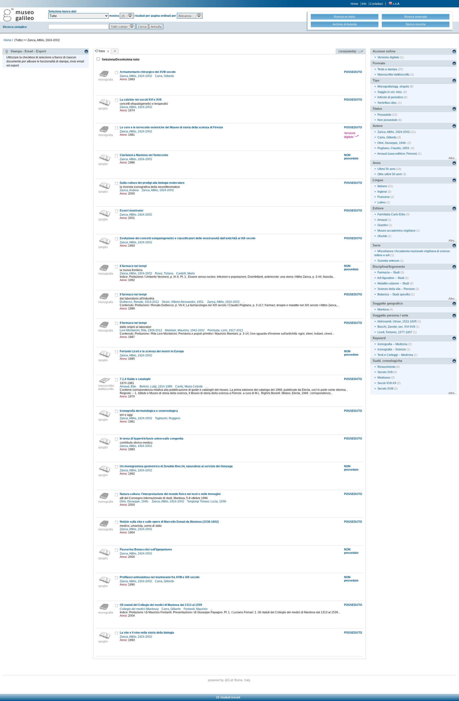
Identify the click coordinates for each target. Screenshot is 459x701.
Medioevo (383, 377)
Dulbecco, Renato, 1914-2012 (140, 302)
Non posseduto (387, 120)
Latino (381, 202)
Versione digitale (349, 135)
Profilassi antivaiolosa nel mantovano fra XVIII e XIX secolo (159, 577)
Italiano (382, 186)
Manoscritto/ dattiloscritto (393, 74)
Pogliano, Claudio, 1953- (393, 148)
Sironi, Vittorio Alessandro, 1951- (183, 302)
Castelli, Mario (186, 273)
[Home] (18, 15)
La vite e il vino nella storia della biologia (147, 632)
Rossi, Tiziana (164, 273)
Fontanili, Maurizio (196, 609)
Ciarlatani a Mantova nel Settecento (144, 155)
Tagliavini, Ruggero (168, 418)
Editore (378, 208)
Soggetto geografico (388, 303)
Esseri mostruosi (131, 210)
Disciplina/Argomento (389, 266)
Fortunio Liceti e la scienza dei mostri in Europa (152, 351)
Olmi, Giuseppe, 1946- (135, 501)
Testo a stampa (387, 69)
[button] (127, 16)
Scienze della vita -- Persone (396, 289)
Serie (376, 245)
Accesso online (384, 51)
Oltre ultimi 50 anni (389, 174)
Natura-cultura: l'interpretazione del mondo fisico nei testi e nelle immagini (170, 494)
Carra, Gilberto (165, 76)
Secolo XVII (385, 372)
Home (354, 3)
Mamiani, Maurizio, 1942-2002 (185, 330)
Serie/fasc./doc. (387, 102)
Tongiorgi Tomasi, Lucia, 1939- (207, 501)
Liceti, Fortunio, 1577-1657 (394, 332)
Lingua (378, 180)
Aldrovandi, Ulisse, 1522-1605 (397, 321)
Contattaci (376, 3)
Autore (377, 126)
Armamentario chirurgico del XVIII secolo (147, 72)
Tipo (376, 80)
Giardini (382, 225)
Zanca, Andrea (129, 190)
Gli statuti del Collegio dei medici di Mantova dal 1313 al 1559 (161, 605)
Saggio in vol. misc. (390, 92)
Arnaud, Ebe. (128, 386)
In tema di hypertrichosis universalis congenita (151, 438)
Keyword (379, 338)
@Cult (229, 680)
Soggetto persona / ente (390, 315)
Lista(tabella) (348, 51)
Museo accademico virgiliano (396, 230)
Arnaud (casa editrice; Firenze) (397, 153)
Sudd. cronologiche (387, 361)
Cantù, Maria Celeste (189, 386)
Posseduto (384, 114)
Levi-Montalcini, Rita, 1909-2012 (141, 330)
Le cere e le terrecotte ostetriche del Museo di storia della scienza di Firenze (171, 127)
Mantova (383, 309)
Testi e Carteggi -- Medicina (395, 355)
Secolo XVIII (385, 388)
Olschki (382, 236)
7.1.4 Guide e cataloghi (135, 379)
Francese (383, 197)
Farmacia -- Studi (388, 272)
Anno (377, 163)
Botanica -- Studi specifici (393, 294)
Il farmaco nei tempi (133, 266)
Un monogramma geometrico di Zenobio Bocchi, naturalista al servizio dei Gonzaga (176, 466)
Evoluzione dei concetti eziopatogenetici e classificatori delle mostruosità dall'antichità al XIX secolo (187, 238)
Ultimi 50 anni (386, 169)
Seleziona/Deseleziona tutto (120, 59)
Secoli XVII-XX (386, 383)
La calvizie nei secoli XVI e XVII (140, 99)
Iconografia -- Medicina (392, 344)
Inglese (382, 191)
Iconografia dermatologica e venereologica (149, 411)
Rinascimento (386, 367)
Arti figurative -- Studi (390, 278)
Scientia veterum (388, 260)
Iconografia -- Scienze (391, 349)
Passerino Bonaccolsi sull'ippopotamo (146, 549)
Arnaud (382, 220)
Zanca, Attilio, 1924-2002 (136, 76)
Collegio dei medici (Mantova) (139, 609)
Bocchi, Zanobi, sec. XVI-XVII (396, 326)
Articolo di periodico (390, 97)
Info (364, 3)
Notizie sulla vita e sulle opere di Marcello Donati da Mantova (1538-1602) (169, 521)
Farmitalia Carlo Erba (391, 214)
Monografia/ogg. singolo (393, 86)
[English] (390, 3)
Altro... (452, 158)
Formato (379, 63)
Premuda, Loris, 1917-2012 (226, 330)
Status (377, 108)
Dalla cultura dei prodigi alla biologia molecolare (152, 183)
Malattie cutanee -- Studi (393, 283)
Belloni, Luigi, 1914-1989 (156, 386)
